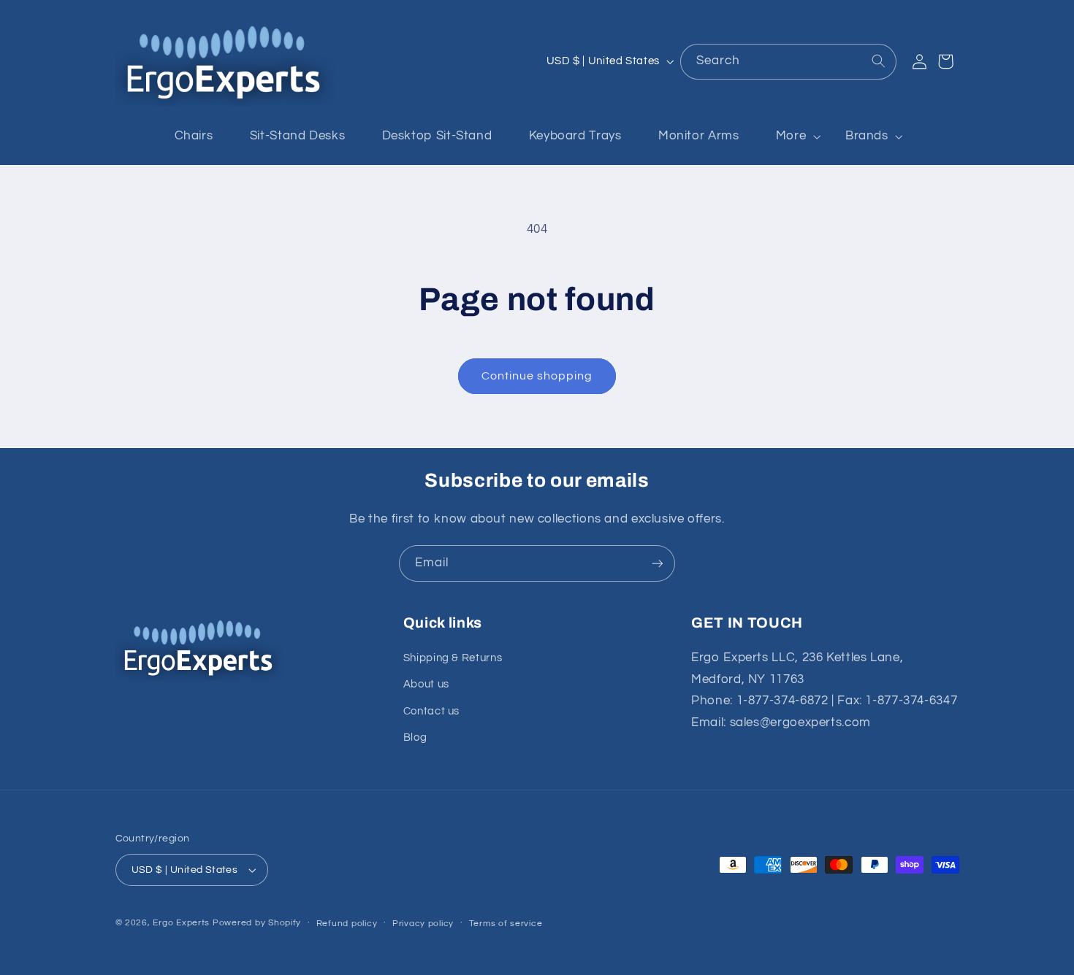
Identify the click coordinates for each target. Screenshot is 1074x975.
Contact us (431, 711)
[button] (792, 137)
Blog (415, 737)
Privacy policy (423, 924)
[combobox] (788, 62)
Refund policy (347, 924)
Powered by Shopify (257, 923)
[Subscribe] (657, 563)
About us (426, 684)
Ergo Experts (181, 923)
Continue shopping (537, 376)
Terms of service (506, 924)
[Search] (878, 61)
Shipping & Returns (452, 657)
